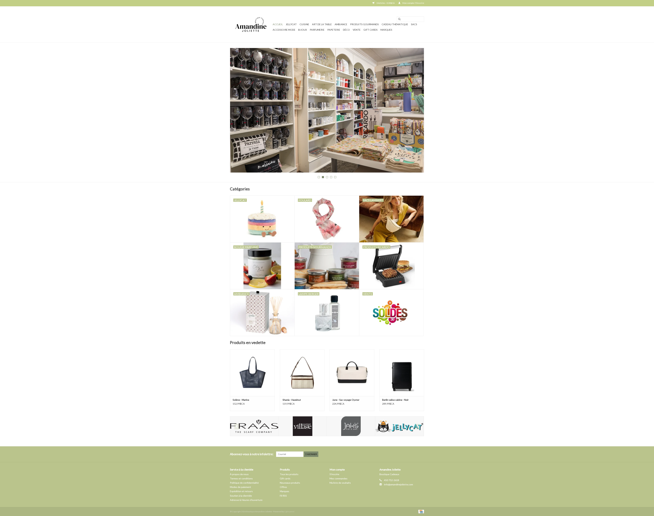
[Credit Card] (420, 511)
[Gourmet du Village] (254, 426)
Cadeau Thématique (395, 24)
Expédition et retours (241, 491)
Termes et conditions (241, 478)
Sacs (414, 24)
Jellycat (291, 24)
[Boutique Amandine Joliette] (251, 24)
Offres (283, 487)
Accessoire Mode (284, 29)
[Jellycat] (351, 426)
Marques (386, 29)
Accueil (278, 24)
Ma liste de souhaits (340, 482)
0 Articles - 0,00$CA (385, 3)
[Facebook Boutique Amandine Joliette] (415, 454)
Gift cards (370, 29)
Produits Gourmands (364, 24)
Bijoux (302, 29)
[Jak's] (302, 426)
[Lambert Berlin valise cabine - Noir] (401, 372)
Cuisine (304, 24)
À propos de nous (239, 474)
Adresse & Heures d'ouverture (246, 499)
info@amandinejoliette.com (398, 484)
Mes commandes (338, 478)
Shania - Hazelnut (292, 399)
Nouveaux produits (290, 482)
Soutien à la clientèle (241, 495)
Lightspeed (289, 511)
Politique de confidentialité (244, 482)
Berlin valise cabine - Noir (395, 399)
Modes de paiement (240, 487)
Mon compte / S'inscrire (413, 3)
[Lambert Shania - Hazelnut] (302, 372)
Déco (346, 29)
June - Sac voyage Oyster (345, 399)
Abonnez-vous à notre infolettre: (252, 454)
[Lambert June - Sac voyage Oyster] (352, 372)
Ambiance (341, 24)
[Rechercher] (399, 19)
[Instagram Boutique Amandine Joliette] (421, 454)
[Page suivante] (417, 111)
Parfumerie (317, 29)
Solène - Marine (241, 399)
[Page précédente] (236, 111)
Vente (357, 29)
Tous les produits (289, 474)
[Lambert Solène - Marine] (252, 372)
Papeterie (333, 29)
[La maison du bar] (399, 426)
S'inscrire (334, 474)
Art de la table (322, 24)
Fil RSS (283, 495)
